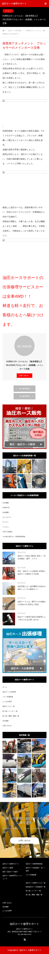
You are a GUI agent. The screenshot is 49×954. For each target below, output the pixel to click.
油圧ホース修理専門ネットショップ (12, 877)
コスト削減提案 (8, 697)
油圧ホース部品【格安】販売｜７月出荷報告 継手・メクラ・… (32, 557)
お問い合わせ (7, 726)
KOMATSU (6, 507)
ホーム (5, 687)
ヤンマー (6, 522)
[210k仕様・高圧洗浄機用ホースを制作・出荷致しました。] (39, 481)
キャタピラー (7, 517)
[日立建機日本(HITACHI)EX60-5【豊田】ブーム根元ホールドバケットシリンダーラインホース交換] (10, 746)
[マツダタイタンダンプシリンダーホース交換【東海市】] (39, 790)
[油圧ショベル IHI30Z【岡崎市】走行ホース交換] (24, 746)
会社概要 (6, 721)
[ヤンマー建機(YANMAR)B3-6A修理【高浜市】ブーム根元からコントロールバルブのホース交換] (24, 481)
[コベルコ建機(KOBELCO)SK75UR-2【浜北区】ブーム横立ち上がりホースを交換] (10, 466)
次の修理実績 (24, 396)
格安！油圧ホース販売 (10, 872)
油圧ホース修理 (8, 868)
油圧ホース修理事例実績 (34, 864)
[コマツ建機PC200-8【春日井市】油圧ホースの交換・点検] (10, 790)
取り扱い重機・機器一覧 (11, 716)
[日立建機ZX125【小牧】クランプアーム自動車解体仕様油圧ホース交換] (10, 775)
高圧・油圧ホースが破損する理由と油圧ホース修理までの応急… (32, 572)
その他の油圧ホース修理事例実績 (14, 536)
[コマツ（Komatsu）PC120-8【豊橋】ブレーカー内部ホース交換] (39, 775)
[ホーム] (3, 30)
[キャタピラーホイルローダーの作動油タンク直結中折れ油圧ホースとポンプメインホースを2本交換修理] (24, 466)
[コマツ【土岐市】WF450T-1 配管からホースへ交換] (24, 761)
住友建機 (6, 512)
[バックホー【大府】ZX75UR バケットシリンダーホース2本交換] (10, 481)
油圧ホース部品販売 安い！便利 (35, 869)
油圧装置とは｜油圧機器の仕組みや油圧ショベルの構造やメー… (32, 587)
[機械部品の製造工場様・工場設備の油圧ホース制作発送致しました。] (24, 775)
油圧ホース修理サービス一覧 (35, 883)
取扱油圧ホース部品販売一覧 (35, 887)
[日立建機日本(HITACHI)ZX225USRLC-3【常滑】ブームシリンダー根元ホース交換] (39, 746)
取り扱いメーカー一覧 (10, 711)
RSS (24, 939)
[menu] (45, 3)
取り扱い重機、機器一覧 (34, 895)
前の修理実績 (24, 389)
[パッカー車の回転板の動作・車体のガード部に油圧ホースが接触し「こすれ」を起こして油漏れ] (10, 761)
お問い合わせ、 (24, 375)
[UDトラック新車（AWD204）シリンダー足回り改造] (39, 466)
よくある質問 (7, 701)
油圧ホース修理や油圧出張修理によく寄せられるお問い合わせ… (32, 618)
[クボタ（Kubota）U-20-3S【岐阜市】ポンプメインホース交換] (39, 761)
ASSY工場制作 (8, 532)
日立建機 (6, 503)
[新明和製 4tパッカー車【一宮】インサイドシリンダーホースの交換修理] (24, 790)
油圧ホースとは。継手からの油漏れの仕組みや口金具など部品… (32, 603)
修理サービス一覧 (9, 706)
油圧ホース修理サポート (14, 3)
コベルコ (8, 11)
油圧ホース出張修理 (9, 692)
